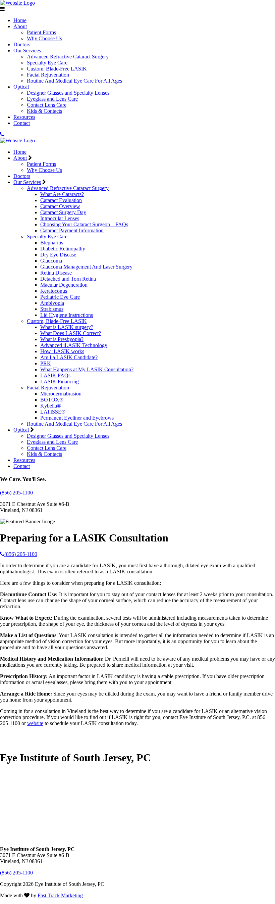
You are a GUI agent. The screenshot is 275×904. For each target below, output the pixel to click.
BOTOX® (51, 399)
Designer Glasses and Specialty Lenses (68, 93)
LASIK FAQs (55, 375)
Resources (24, 117)
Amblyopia (52, 303)
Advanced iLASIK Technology (73, 345)
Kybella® (50, 406)
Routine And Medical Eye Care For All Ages (74, 81)
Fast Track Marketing (60, 895)
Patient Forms (41, 32)
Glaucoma (51, 261)
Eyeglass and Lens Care (52, 99)
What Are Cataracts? (62, 194)
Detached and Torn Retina (68, 279)
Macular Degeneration (64, 285)
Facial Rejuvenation (48, 75)
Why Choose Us (44, 38)
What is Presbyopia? (62, 339)
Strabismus (51, 309)
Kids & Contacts (44, 111)
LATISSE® (52, 412)
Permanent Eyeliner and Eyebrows (77, 418)
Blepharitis (51, 242)
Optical (21, 87)
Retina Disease (56, 273)
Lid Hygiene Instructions (66, 315)
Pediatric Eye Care (60, 297)
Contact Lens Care (46, 105)
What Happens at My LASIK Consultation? (86, 369)
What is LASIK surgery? (66, 327)
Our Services (27, 50)
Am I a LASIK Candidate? (69, 357)
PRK (45, 363)
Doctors (21, 44)
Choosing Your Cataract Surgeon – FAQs (84, 224)
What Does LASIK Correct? (70, 333)
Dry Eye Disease (58, 254)
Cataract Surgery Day (63, 212)
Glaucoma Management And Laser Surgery (86, 267)
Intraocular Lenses (59, 218)
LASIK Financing (59, 381)
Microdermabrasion (60, 393)
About (20, 26)
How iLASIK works (62, 351)
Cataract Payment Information (72, 230)
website (35, 723)
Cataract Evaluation (61, 200)
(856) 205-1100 (16, 492)
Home (19, 20)
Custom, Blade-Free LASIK (57, 69)
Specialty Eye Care (47, 62)
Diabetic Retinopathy (62, 248)
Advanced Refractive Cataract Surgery (68, 56)
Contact (21, 123)
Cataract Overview (60, 206)
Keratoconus (53, 291)
